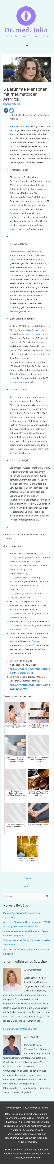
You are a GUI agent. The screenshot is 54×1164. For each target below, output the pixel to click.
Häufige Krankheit (12, 104)
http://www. (33, 641)
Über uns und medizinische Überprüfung (26, 1114)
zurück (27, 878)
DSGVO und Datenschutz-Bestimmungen (26, 1118)
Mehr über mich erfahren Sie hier (20, 1029)
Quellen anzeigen (12, 546)
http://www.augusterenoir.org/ (25, 577)
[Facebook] (6, 110)
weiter (27, 886)
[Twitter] (11, 110)
